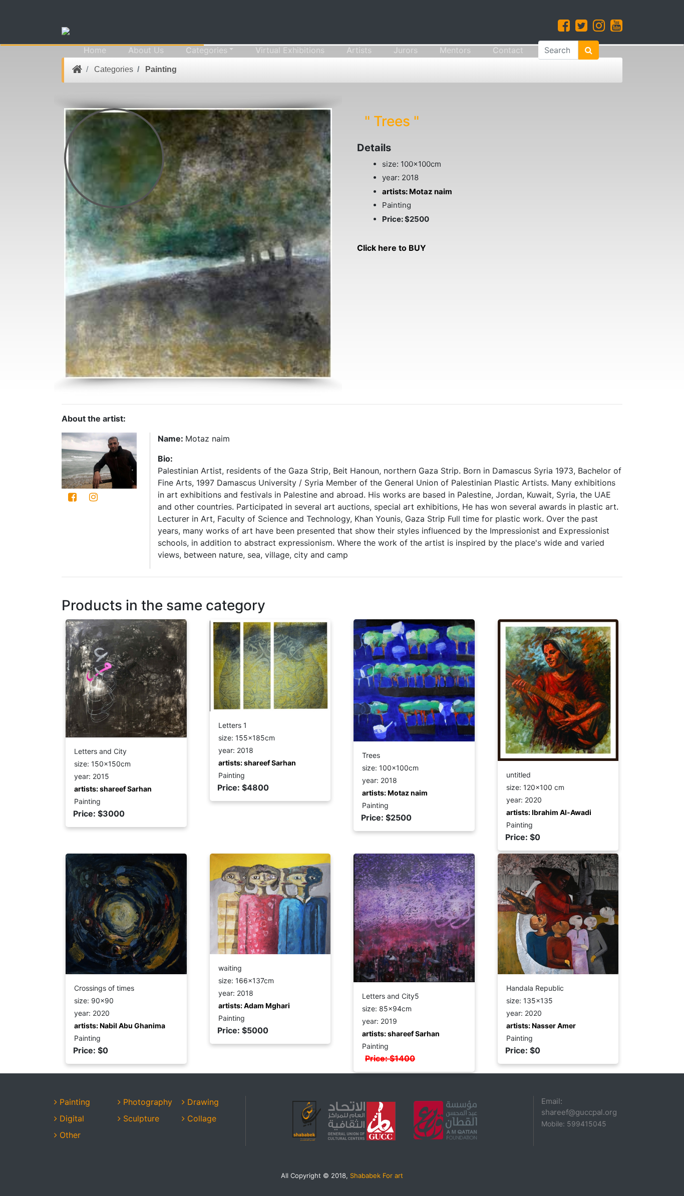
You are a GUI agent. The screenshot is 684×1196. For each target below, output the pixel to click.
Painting (161, 69)
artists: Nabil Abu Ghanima (119, 1025)
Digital (70, 1118)
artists (359, 50)
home (95, 50)
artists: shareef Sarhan (113, 788)
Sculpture (140, 1118)
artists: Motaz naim (417, 191)
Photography (146, 1102)
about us (146, 50)
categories (206, 50)
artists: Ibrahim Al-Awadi (548, 812)
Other (69, 1135)
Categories (113, 69)
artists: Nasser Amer (541, 1025)
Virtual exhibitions (289, 50)
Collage (200, 1118)
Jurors (406, 50)
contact (508, 50)
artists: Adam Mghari (254, 1005)
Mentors (455, 50)
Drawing (202, 1102)
